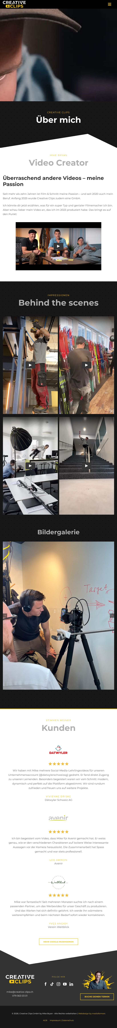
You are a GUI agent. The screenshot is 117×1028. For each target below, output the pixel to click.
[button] (5, 615)
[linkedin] (71, 984)
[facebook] (45, 984)
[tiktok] (52, 984)
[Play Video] (58, 246)
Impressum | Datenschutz (62, 1020)
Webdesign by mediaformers (91, 1013)
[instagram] (58, 984)
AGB (45, 1020)
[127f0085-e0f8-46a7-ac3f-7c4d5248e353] (58, 616)
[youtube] (65, 984)
